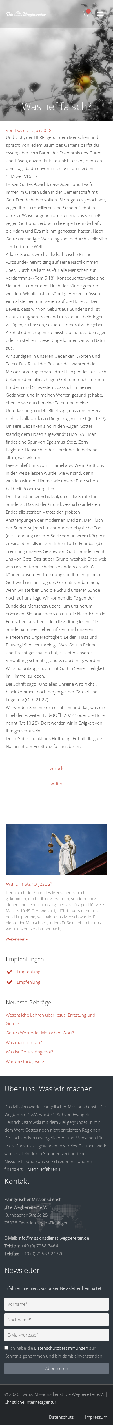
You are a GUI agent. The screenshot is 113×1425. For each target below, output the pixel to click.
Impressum (96, 1417)
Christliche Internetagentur (30, 1402)
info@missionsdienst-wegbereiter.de (53, 1238)
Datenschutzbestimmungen (61, 1348)
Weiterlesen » (17, 939)
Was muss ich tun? (24, 1042)
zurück (56, 768)
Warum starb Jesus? (29, 883)
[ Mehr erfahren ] (42, 1169)
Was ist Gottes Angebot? (29, 1052)
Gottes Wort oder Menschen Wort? (40, 1033)
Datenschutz (61, 1417)
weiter (57, 783)
